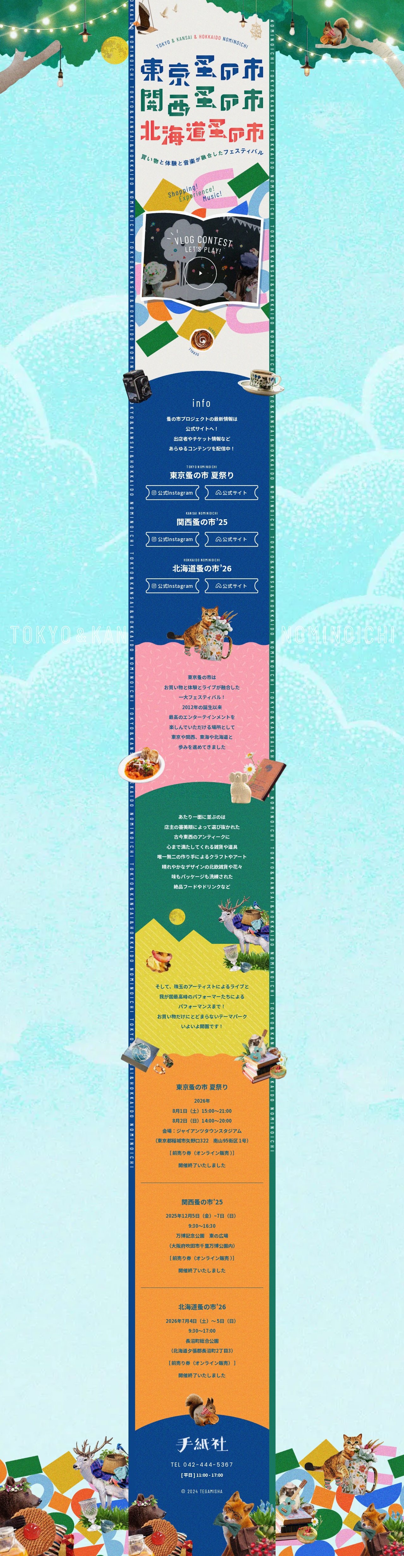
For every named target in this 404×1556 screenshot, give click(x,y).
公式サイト (235, 492)
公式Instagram (175, 492)
